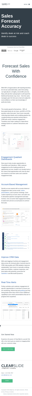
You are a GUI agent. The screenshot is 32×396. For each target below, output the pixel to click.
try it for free (8, 349)
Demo (7, 380)
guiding (22, 290)
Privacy (7, 392)
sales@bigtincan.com (6, 375)
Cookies (12, 392)
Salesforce (4, 273)
